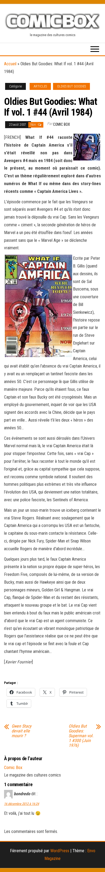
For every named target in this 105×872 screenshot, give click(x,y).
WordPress (59, 850)
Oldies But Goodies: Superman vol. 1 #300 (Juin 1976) (81, 736)
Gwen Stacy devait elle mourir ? (22, 731)
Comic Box (61, 124)
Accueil (10, 63)
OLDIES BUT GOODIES (71, 86)
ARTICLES (40, 86)
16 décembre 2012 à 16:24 (21, 804)
